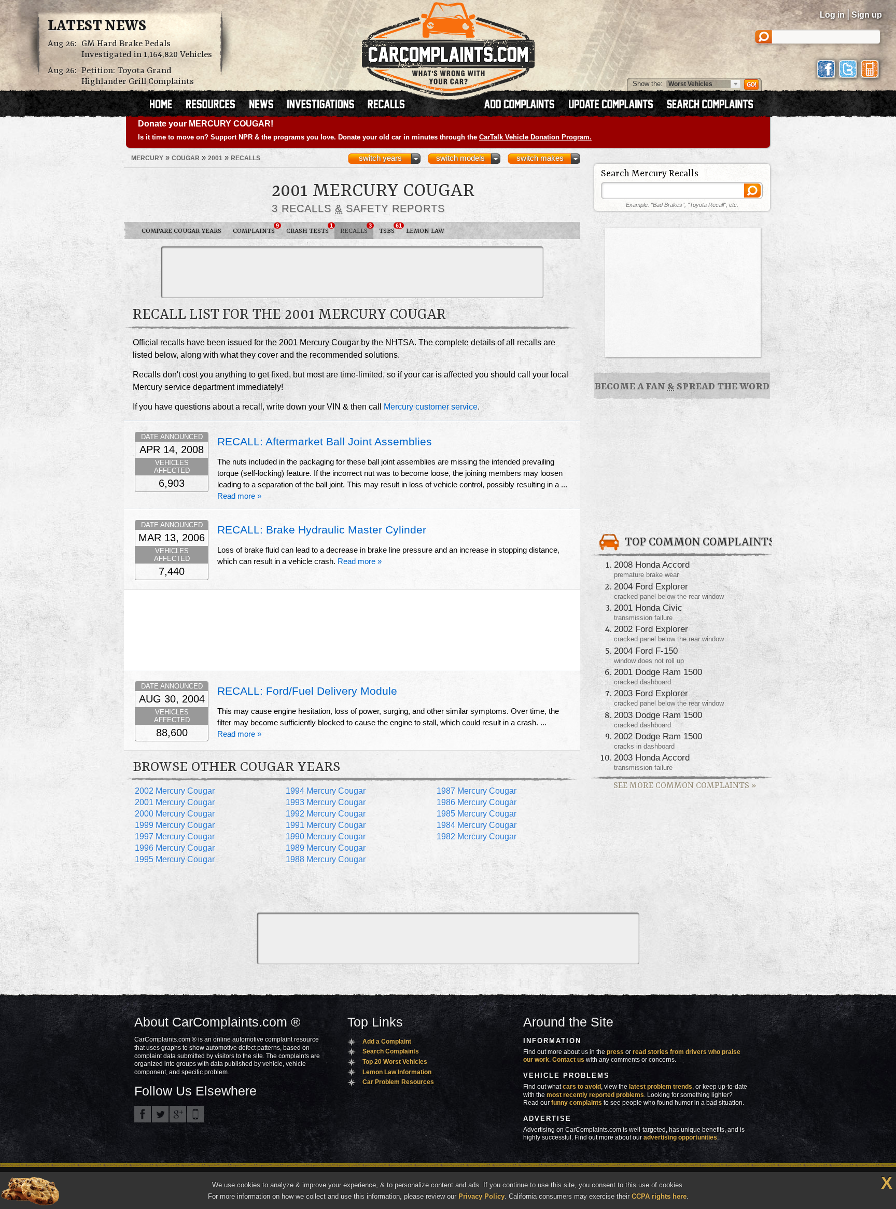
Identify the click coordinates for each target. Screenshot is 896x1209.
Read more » (239, 496)
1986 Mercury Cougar (476, 802)
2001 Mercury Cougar (175, 802)
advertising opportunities (680, 1137)
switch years (380, 158)
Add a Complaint (386, 1041)
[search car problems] (714, 105)
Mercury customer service (431, 406)
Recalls (356, 228)
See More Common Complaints (684, 786)
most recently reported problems (595, 1095)
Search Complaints (390, 1051)
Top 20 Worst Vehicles (394, 1061)
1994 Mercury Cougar (326, 790)
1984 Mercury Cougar (476, 825)
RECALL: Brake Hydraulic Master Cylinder (321, 530)
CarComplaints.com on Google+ (178, 1114)
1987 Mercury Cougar (476, 790)
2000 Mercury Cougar (175, 813)
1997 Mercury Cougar (175, 836)
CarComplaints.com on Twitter (160, 1114)
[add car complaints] (524, 105)
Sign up (866, 14)
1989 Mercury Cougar (326, 848)
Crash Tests (309, 228)
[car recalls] (386, 105)
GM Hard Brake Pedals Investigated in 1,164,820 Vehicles (146, 49)
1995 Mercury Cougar (175, 859)
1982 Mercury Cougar (476, 836)
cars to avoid (582, 1086)
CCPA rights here (659, 1196)
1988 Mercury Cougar (326, 859)
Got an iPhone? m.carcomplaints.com (195, 1114)
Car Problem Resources (398, 1082)
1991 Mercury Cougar (326, 825)
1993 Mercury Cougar (326, 802)
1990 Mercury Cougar (326, 836)
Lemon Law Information (396, 1072)
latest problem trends (660, 1086)
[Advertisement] (352, 272)
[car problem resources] (215, 105)
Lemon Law (425, 231)
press (615, 1052)
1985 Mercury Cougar (476, 813)
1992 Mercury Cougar (326, 813)
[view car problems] (165, 105)
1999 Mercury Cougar (175, 825)
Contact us (568, 1059)
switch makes (540, 158)
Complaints (256, 228)
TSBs (389, 228)
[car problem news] (266, 105)
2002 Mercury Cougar (175, 790)
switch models (460, 158)
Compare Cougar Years (181, 231)
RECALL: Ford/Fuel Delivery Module (307, 691)
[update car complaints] (615, 105)
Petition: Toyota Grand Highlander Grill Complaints (137, 76)
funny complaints (576, 1102)
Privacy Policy (481, 1196)
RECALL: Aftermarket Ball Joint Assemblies (324, 441)
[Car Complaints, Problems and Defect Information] (448, 46)
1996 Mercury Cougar (175, 848)
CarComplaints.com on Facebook (142, 1114)
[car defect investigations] (325, 105)
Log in (832, 14)
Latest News (97, 26)
